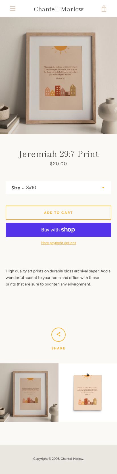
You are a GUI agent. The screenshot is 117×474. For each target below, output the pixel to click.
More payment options (58, 243)
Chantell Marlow (58, 8)
